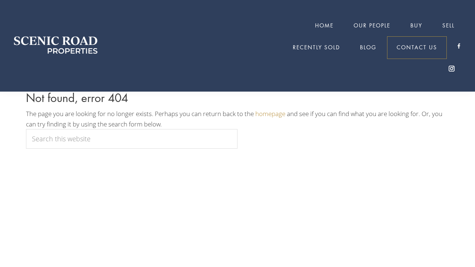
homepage (270, 113)
